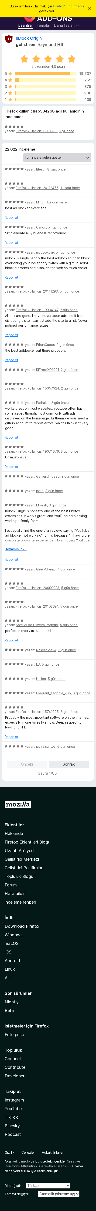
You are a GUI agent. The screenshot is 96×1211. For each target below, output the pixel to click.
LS (38, 664)
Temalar (43, 25)
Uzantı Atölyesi (19, 850)
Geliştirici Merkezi (22, 859)
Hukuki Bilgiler (53, 1152)
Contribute (15, 1067)
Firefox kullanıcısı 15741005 (37, 712)
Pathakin (42, 403)
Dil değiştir (13, 1186)
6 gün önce (81, 693)
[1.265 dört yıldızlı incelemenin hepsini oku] (45, 80)
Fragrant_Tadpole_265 (53, 693)
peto (40, 491)
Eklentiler (14, 824)
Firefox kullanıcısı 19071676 (37, 451)
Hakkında (14, 833)
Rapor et (11, 217)
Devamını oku (16, 549)
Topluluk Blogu (19, 876)
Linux (10, 969)
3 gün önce (69, 451)
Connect (13, 1058)
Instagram (14, 1100)
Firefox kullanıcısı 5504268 (37, 131)
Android (12, 960)
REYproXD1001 (47, 370)
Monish (41, 505)
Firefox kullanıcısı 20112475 (37, 188)
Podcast (13, 1134)
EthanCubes (45, 345)
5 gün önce (70, 588)
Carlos (41, 227)
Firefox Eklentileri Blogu (27, 842)
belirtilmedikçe (23, 1161)
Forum (11, 884)
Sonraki (69, 764)
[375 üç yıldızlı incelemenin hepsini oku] (45, 86)
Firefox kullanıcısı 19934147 (37, 310)
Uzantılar (25, 25)
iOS (8, 952)
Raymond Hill (50, 44)
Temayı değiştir (16, 1194)
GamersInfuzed (48, 476)
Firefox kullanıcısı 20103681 (37, 606)
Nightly (12, 1001)
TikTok (11, 1117)
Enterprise (14, 1034)
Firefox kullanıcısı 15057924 (37, 388)
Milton (40, 202)
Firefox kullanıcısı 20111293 (37, 291)
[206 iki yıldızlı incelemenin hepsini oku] (45, 93)
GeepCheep (45, 569)
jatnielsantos (45, 746)
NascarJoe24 (46, 650)
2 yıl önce (66, 131)
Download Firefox (22, 926)
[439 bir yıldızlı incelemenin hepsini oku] (45, 99)
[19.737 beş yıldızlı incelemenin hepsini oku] (45, 73)
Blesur (40, 169)
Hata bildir (15, 893)
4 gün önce (66, 569)
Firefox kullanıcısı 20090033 (37, 588)
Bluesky (12, 1125)
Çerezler (28, 1152)
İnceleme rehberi (20, 902)
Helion (41, 679)
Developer (14, 1075)
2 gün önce (69, 310)
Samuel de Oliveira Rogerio (37, 625)
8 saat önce (56, 169)
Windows (14, 934)
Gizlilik (9, 1152)
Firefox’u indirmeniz (68, 6)
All (7, 977)
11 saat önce (70, 188)
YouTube (13, 1108)
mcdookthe (45, 252)
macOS (12, 943)
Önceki (27, 764)
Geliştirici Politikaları (24, 867)
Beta (9, 1010)
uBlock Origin (29, 38)
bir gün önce (57, 202)
